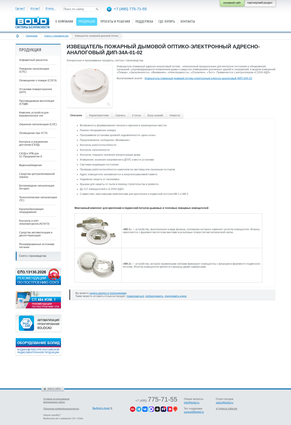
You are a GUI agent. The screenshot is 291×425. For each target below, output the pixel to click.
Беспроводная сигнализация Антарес (36, 187)
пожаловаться (135, 296)
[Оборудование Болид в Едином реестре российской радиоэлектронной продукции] (38, 354)
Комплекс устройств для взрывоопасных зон (34, 114)
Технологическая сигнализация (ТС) (38, 199)
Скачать (120, 115)
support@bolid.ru (194, 412)
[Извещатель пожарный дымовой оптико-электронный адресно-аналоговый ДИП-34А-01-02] (89, 104)
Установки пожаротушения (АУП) (35, 91)
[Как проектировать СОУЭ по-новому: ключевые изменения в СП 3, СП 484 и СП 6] (38, 284)
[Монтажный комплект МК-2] (96, 278)
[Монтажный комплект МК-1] (96, 244)
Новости (175, 115)
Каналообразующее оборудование (31, 211)
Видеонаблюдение (30, 165)
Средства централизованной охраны (37, 175)
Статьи (136, 115)
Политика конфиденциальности (61, 408)
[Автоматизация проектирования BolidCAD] (38, 331)
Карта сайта (54, 388)
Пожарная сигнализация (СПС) (34, 70)
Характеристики (99, 115)
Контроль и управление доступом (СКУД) (33, 143)
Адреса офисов (227, 408)
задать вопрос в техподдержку (107, 293)
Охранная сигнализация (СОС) (38, 124)
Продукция (31, 35)
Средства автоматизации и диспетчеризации (35, 234)
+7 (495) (156, 400)
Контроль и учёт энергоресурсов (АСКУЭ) (34, 222)
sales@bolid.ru (224, 402)
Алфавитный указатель (33, 60)
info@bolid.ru (191, 402)
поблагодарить (154, 296)
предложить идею (175, 296)
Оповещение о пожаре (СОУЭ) (38, 80)
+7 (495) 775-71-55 (130, 9)
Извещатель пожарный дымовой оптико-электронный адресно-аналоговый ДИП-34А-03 (198, 78)
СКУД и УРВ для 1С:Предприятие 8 (30, 155)
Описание (76, 115)
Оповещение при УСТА (33, 133)
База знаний (155, 115)
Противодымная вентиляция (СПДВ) (36, 102)
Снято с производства (56, 35)
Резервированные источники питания (36, 246)
